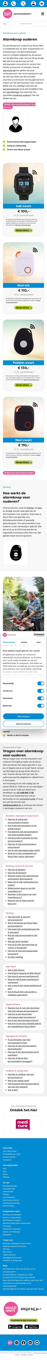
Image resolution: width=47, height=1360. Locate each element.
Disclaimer (24, 1354)
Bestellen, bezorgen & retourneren (17, 1243)
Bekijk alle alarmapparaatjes (19, 473)
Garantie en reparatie (11, 1229)
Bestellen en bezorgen (12, 1214)
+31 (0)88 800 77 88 (25, 792)
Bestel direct (22, 230)
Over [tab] (39, 642)
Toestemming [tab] (9, 642)
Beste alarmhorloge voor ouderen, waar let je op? (23, 1280)
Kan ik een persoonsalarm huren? (23, 1020)
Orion (5, 1174)
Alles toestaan (23, 716)
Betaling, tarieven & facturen (14, 1246)
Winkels (6, 1194)
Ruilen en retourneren (12, 1217)
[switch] (40, 691)
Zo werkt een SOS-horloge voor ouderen (19, 1277)
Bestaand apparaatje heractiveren (16, 1223)
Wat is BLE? (13, 1090)
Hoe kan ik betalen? (17, 869)
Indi (10, 511)
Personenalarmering (11, 1203)
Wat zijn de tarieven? (17, 872)
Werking (6, 1249)
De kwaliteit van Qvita (11, 1154)
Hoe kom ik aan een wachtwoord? (23, 976)
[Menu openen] (42, 13)
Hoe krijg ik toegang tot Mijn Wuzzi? (24, 973)
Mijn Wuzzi (7, 1252)
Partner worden (9, 1157)
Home (4, 23)
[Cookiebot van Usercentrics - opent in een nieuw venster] (33, 635)
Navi (40, 508)
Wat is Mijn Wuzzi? (16, 970)
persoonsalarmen (11, 89)
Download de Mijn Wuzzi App (23, 1320)
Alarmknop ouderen (11, 1200)
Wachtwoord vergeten (12, 1220)
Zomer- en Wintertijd (11, 1232)
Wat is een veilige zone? (18, 1080)
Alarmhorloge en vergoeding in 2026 (18, 1274)
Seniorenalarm (9, 1197)
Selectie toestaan (23, 723)
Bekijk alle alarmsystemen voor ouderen (19, 106)
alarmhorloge (13, 92)
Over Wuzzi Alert (9, 1151)
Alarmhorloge (8, 1206)
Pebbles (30, 508)
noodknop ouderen (21, 95)
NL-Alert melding (15, 957)
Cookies (17, 1354)
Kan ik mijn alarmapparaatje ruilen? (24, 850)
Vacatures (7, 1160)
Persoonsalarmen (10, 1186)
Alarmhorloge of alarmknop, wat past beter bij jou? (23, 1289)
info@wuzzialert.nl (12, 805)
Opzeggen (7, 1234)
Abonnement (8, 1191)
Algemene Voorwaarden (40, 1353)
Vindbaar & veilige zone (12, 1260)
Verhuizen (7, 1226)
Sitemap (30, 1354)
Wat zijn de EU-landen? (18, 941)
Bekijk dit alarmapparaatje (23, 225)
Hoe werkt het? (9, 1189)
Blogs (5, 1265)
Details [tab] (24, 642)
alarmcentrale (9, 70)
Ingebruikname (9, 1255)
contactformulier (27, 799)
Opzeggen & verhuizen (12, 1257)
